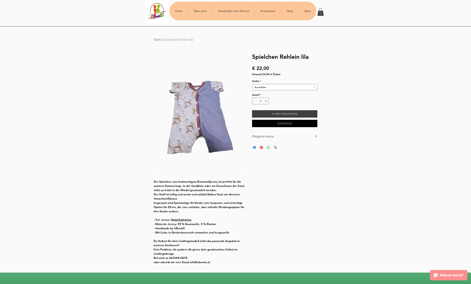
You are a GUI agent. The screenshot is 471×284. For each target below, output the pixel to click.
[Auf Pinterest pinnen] (261, 147)
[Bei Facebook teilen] (254, 147)
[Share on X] (275, 147)
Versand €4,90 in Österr (266, 74)
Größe (256, 81)
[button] (320, 12)
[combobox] (284, 87)
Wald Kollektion (181, 220)
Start (157, 40)
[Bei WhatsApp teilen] (268, 147)
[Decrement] (255, 101)
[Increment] (266, 101)
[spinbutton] (260, 101)
